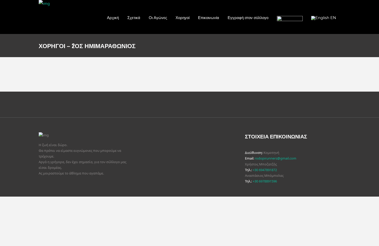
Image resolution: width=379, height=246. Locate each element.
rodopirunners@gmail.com (275, 158)
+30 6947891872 (265, 170)
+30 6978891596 (265, 181)
